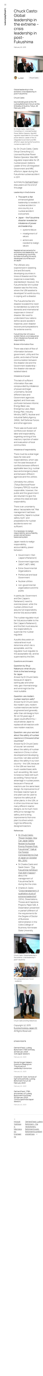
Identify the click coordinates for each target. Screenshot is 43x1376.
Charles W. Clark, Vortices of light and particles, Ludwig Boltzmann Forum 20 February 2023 (25, 1080)
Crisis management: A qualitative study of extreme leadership (28, 893)
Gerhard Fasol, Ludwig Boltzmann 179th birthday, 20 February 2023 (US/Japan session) (24, 1051)
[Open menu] (5, 4)
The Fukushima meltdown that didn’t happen (28, 870)
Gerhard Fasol (31, 182)
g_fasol (20, 78)
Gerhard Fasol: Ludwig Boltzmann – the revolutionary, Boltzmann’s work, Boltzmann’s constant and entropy (34, 1127)
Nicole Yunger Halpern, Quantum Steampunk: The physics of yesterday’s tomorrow (23, 1065)
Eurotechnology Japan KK (25, 1028)
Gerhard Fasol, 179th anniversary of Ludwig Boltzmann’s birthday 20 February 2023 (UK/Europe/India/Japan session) (24, 1096)
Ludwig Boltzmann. (5, 17)
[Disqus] (28, 1174)
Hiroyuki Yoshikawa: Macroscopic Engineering (18, 1129)
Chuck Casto (33, 78)
